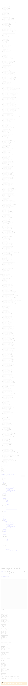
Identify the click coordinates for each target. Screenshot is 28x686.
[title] (1, 279)
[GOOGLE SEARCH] (1, 277)
